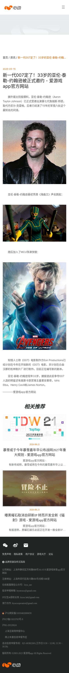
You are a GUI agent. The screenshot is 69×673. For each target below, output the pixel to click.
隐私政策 (18, 554)
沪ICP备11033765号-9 (12, 619)
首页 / (6, 57)
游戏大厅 (41, 554)
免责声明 (6, 554)
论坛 (51, 554)
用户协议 (29, 554)
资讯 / (14, 57)
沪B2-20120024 (9, 625)
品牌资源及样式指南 (15, 562)
